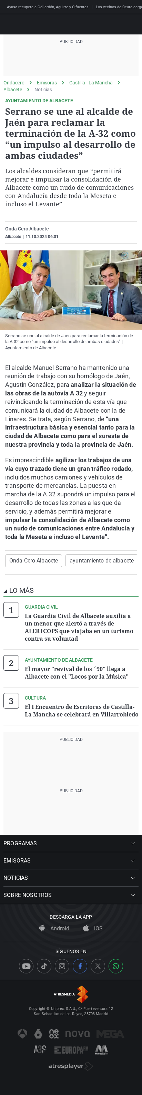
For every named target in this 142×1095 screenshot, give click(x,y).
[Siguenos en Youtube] (26, 966)
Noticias (43, 89)
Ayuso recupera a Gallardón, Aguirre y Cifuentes (48, 7)
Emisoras (47, 82)
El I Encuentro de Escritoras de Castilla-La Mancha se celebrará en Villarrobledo (82, 710)
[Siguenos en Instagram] (62, 966)
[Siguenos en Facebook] (80, 966)
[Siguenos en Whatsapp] (116, 966)
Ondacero (13, 82)
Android (59, 928)
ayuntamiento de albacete (102, 560)
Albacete (12, 89)
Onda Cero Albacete (33, 560)
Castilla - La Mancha (91, 82)
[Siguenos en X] (98, 966)
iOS (98, 928)
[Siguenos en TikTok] (44, 966)
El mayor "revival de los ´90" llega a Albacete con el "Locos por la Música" (77, 672)
